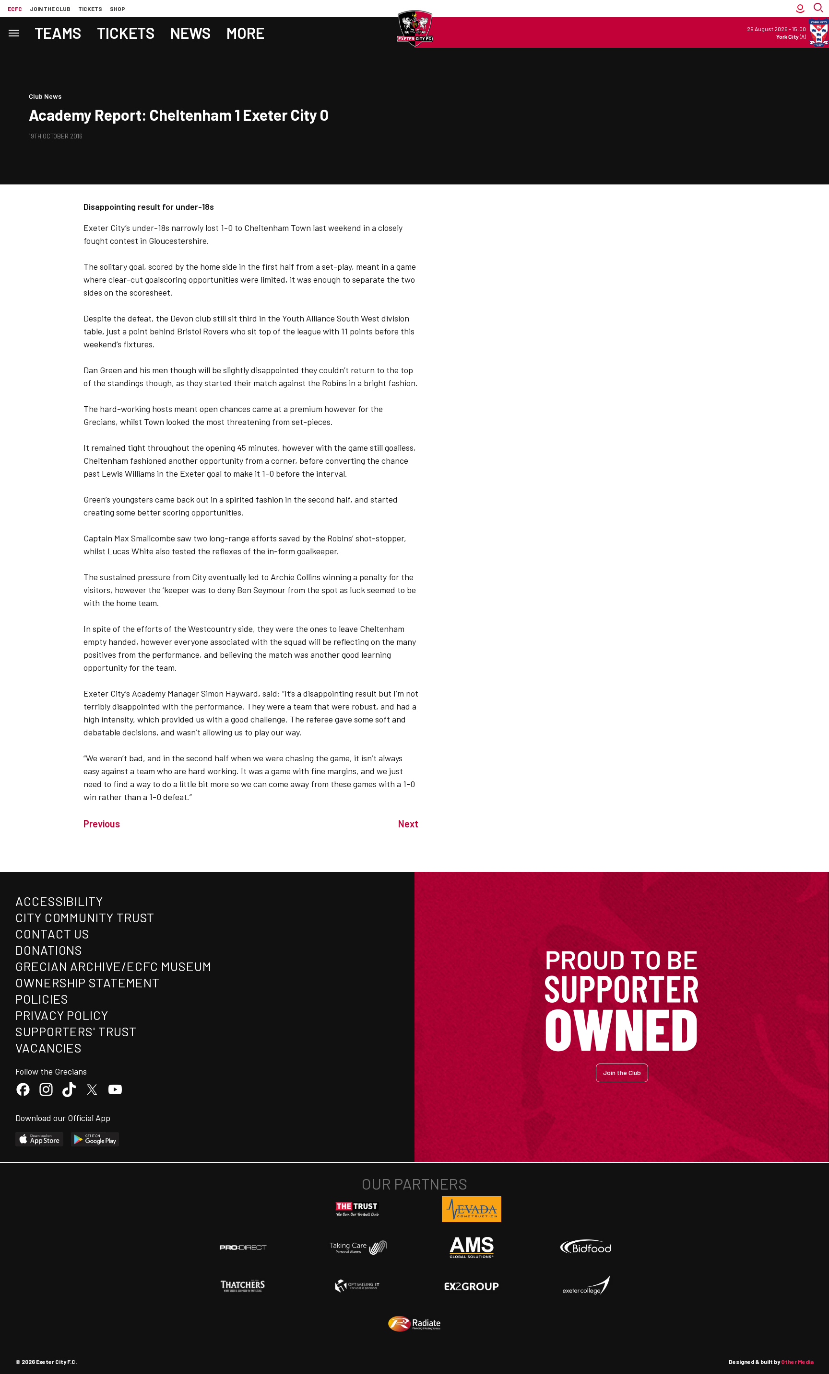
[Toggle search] (819, 8)
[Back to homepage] (414, 29)
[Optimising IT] (357, 1286)
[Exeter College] (586, 1286)
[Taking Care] (357, 1247)
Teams (58, 32)
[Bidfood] (586, 1248)
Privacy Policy (61, 1015)
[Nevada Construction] (471, 1209)
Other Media (797, 1361)
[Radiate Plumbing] (414, 1324)
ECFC (15, 8)
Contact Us (52, 933)
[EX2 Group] (471, 1286)
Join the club (50, 8)
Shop (117, 8)
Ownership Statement (87, 982)
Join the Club (622, 1072)
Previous (101, 823)
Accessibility (59, 900)
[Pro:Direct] (243, 1247)
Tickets (90, 8)
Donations (49, 949)
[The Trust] (357, 1209)
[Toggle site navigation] (13, 32)
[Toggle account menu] (800, 8)
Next (408, 823)
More (245, 32)
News (190, 32)
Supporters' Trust (76, 1031)
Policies (42, 998)
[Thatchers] (243, 1286)
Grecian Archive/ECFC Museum (113, 966)
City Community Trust (84, 917)
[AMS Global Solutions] (471, 1247)
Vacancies (48, 1047)
